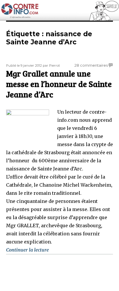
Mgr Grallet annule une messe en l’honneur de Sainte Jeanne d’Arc (59, 84)
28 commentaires (91, 65)
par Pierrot (51, 65)
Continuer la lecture (27, 250)
